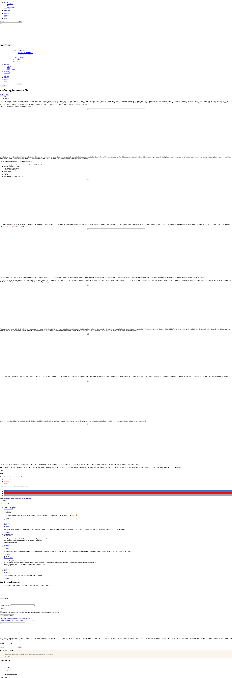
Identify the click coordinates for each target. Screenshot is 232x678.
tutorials (17, 59)
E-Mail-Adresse (5, 605)
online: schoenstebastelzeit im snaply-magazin (18, 620)
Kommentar (4, 599)
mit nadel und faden (25, 53)
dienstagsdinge (6, 481)
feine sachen (19, 57)
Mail (20, 640)
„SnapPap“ (6, 486)
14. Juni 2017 (7, 572)
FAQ (8, 5)
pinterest (6, 17)
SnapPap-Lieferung (8, 226)
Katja (4, 96)
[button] (5, 491)
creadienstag (6, 483)
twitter (5, 18)
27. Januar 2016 (8, 548)
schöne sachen (19, 50)
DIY (9, 500)
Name (2, 602)
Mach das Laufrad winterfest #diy (15, 618)
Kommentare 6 (4, 98)
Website (2, 608)
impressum (7, 9)
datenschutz (7, 10)
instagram (6, 13)
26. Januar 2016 (4, 95)
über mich (6, 2)
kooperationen (11, 7)
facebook (6, 15)
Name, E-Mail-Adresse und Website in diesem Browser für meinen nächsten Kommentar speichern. (30, 612)
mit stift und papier (25, 55)
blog (16, 61)
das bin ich (10, 4)
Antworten (7, 523)
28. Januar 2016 (8, 558)
